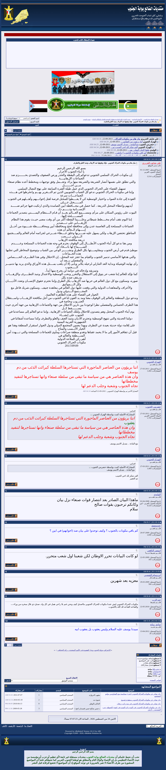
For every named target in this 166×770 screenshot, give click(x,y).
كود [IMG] (157, 674)
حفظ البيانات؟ (11, 118)
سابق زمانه (155, 624)
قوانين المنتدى (155, 680)
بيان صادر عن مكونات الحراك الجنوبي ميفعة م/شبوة (141, 700)
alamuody (156, 526)
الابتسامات (157, 672)
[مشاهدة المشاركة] (91, 414)
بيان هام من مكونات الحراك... (126, 139)
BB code (156, 669)
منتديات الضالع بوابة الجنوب (150, 119)
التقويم (37, 125)
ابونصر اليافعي (154, 550)
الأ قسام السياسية (137, 119)
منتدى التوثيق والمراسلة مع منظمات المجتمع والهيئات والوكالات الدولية (111, 119)
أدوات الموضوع (26, 134)
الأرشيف (11, 726)
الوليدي (157, 494)
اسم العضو (35, 118)
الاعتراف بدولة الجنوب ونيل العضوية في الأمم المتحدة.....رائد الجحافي (84, 650)
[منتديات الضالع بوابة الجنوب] (6, 744)
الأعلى (4, 726)
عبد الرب (156, 600)
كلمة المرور (34, 122)
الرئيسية (20, 726)
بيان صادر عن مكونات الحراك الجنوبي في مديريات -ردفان (139, 704)
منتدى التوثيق (86, 119)
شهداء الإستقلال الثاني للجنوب (84, 40)
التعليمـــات (115, 125)
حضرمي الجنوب (153, 407)
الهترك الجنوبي (154, 362)
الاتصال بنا (28, 726)
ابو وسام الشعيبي (152, 575)
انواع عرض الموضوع (12, 134)
